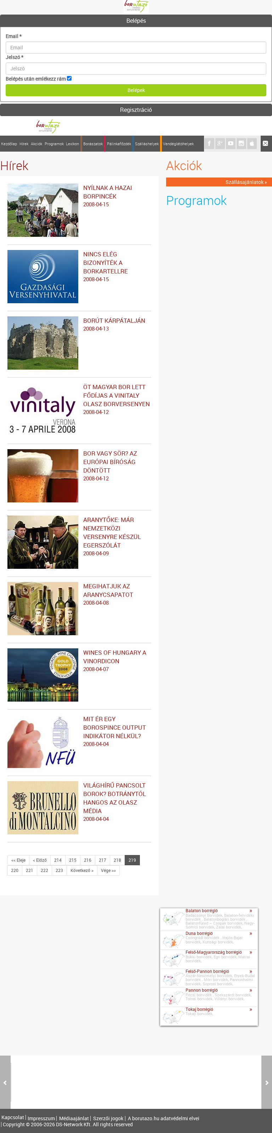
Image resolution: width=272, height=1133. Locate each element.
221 (29, 870)
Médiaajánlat (74, 1118)
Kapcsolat (12, 1117)
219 (132, 860)
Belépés (136, 20)
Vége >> (108, 870)
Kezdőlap (9, 143)
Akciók (36, 143)
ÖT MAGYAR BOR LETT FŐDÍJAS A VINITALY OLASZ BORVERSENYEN (116, 399)
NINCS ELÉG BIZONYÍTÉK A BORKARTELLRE (105, 266)
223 (59, 870)
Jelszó (14, 57)
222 (44, 870)
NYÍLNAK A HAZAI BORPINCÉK (107, 196)
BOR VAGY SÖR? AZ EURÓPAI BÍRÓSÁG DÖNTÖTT (110, 465)
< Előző (40, 860)
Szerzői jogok (108, 1118)
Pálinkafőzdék (119, 143)
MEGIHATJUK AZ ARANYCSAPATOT (108, 594)
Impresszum (41, 1118)
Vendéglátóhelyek (178, 143)
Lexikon (72, 143)
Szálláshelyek (147, 143)
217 (102, 860)
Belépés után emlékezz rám (36, 78)
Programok (54, 143)
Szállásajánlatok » (246, 182)
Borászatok (93, 143)
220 (14, 870)
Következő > (82, 870)
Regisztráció (136, 110)
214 (58, 860)
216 (87, 860)
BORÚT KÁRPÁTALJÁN (114, 324)
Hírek (23, 143)
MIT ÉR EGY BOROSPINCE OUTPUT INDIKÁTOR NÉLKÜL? (114, 731)
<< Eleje (18, 860)
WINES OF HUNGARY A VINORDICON (114, 660)
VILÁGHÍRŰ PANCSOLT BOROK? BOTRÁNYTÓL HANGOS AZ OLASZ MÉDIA (114, 801)
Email (14, 36)
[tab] (136, 21)
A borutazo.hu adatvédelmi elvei (163, 1118)
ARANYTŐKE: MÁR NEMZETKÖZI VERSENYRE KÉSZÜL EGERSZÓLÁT (112, 536)
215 (72, 860)
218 (117, 860)
